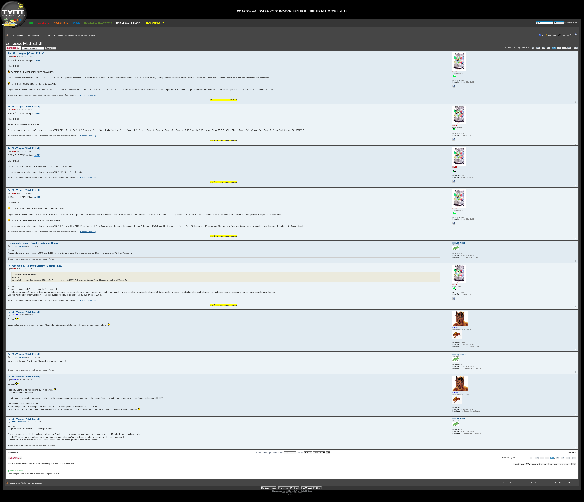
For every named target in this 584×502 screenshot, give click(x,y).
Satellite (43, 23)
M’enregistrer (552, 35)
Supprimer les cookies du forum (529, 483)
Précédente (13, 453)
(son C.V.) (92, 95)
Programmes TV (154, 23)
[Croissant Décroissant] (322, 453)
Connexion (565, 35)
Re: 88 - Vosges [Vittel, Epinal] (26, 53)
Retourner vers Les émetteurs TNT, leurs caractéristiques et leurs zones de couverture (41, 464)
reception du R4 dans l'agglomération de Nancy (33, 243)
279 (575, 48)
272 (543, 48)
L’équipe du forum (509, 483)
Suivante (571, 453)
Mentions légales (268, 488)
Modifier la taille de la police (576, 34)
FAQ (542, 35)
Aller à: (508, 464)
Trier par (300, 453)
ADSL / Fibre (61, 23)
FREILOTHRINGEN (19, 246)
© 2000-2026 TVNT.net (311, 488)
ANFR (37, 60)
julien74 (15, 315)
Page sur (523, 48)
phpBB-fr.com (297, 492)
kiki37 (14, 56)
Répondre (9, 47)
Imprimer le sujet (572, 34)
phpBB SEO (292, 494)
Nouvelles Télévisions (98, 23)
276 (564, 48)
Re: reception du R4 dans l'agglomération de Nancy (35, 265)
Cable (76, 23)
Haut (575, 102)
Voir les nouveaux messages (32, 483)
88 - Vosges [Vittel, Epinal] (24, 43)
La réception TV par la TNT (31, 35)
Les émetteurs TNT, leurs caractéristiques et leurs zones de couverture (69, 35)
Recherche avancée (571, 23)
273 (548, 48)
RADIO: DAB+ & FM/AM (128, 23)
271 (538, 48)
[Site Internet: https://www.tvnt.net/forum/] (453, 86)
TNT (31, 23)
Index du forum (14, 35)
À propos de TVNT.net (288, 488)
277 (569, 48)
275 (559, 48)
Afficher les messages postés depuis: (270, 453)
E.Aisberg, (84, 95)
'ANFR (37, 113)
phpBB (285, 491)
